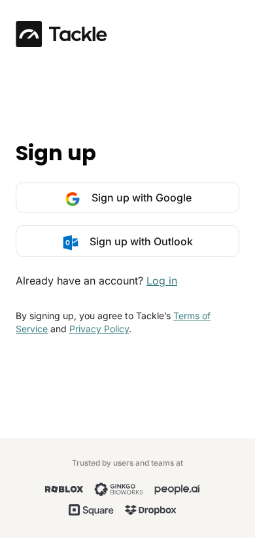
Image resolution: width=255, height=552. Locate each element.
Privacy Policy (99, 328)
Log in (161, 280)
